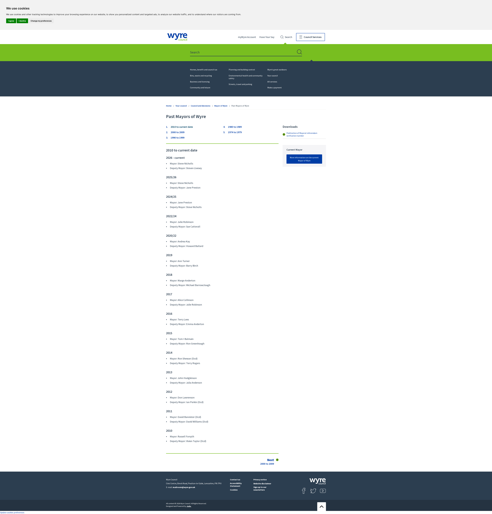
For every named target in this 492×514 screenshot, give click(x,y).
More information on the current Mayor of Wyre (304, 159)
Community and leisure (200, 87)
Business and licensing (200, 81)
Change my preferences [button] (41, 21)
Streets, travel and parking (240, 84)
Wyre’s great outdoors (277, 69)
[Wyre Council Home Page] (177, 37)
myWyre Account (247, 37)
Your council (272, 75)
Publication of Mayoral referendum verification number (301, 134)
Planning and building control (242, 69)
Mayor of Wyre (220, 105)
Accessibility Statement (236, 484)
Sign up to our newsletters (259, 488)
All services (272, 81)
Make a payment (274, 87)
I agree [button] (11, 21)
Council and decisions (200, 105)
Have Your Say (266, 37)
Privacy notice (260, 479)
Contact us (235, 479)
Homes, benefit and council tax (203, 69)
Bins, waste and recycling (201, 75)
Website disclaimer (262, 483)
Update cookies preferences (12, 512)
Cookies (234, 489)
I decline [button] (22, 21)
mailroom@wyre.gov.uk (184, 487)
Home (168, 105)
